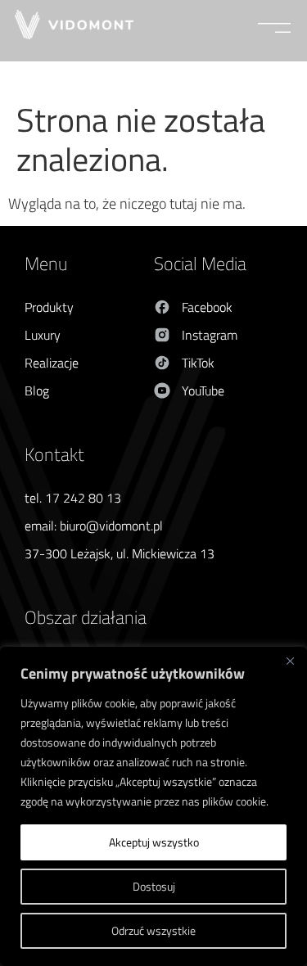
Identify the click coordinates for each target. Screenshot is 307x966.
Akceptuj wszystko (154, 842)
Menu (46, 264)
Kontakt (54, 454)
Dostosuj (154, 886)
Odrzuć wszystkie (153, 930)
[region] (153, 806)
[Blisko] (290, 660)
